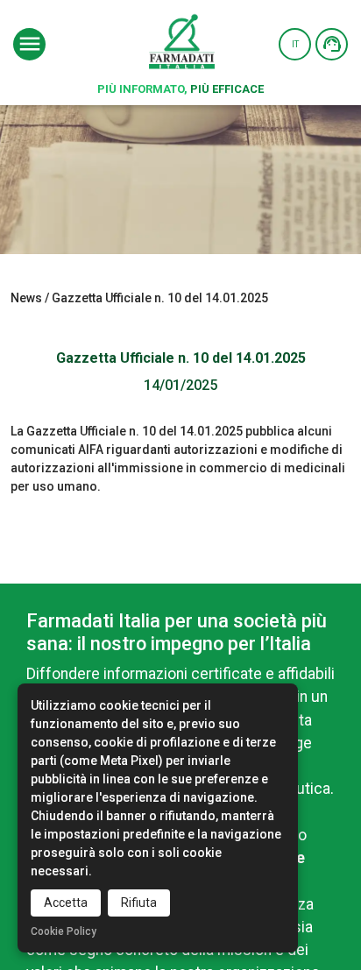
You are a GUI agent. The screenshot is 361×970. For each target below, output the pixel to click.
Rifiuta (139, 903)
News (26, 298)
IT (295, 44)
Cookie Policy (63, 931)
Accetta (66, 903)
